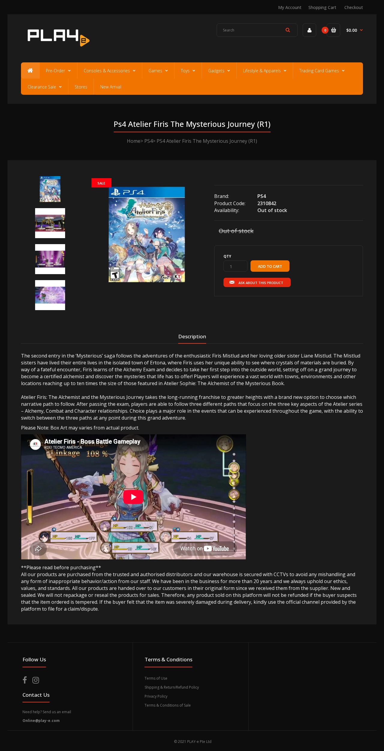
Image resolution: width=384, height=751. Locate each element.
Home (133, 141)
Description (192, 336)
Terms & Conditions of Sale (168, 705)
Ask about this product (260, 282)
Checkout (353, 7)
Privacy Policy (156, 696)
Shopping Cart (322, 7)
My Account (290, 7)
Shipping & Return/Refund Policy (172, 687)
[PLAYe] (57, 49)
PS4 (148, 141)
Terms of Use (156, 678)
